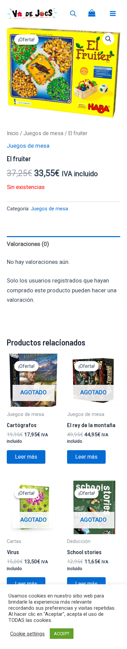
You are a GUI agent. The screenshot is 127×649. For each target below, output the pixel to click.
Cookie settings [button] (27, 634)
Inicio (13, 133)
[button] (108, 39)
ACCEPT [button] (61, 633)
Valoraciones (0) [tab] (28, 243)
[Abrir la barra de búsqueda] (73, 14)
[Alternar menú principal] (112, 13)
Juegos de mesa (43, 133)
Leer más (26, 457)
